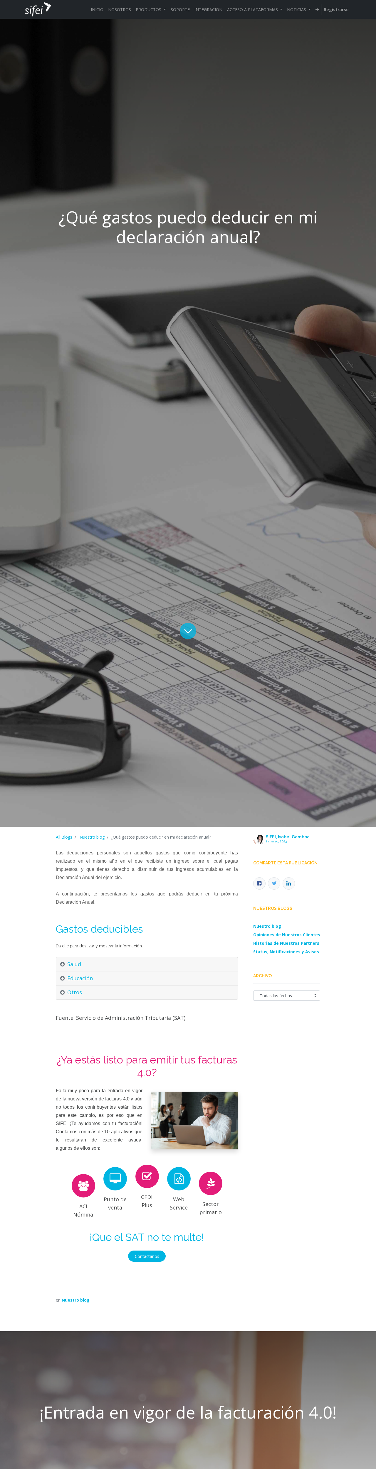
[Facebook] (259, 883)
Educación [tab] (80, 978)
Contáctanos (147, 1256)
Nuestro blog (92, 837)
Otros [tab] (74, 992)
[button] (317, 9)
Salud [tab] (74, 964)
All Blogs (64, 837)
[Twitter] (274, 883)
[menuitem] (97, 9)
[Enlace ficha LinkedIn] (289, 883)
